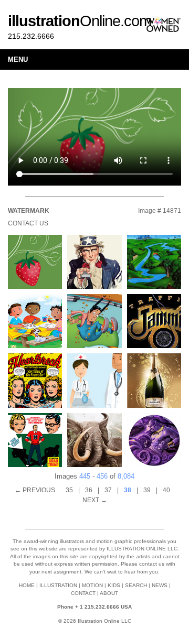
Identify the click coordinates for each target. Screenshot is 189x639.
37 (108, 490)
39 (147, 490)
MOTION (92, 585)
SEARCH (136, 585)
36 (88, 490)
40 (166, 490)
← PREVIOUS (35, 490)
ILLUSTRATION (58, 585)
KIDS (114, 585)
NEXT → (94, 500)
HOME (27, 585)
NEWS (159, 585)
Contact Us (28, 223)
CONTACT (83, 593)
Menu (18, 59)
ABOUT (109, 593)
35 (69, 490)
